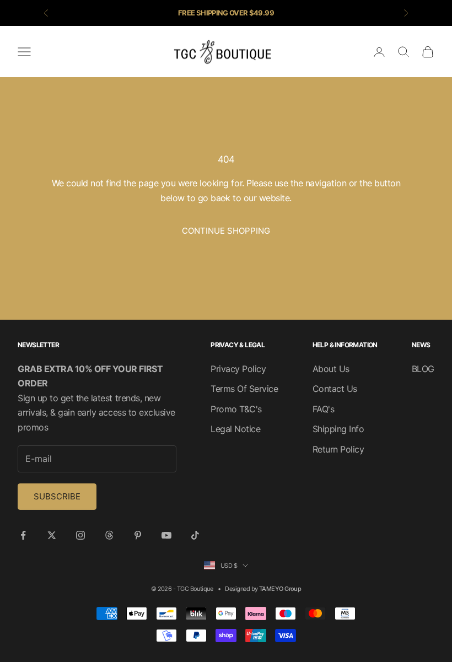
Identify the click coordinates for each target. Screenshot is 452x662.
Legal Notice (235, 428)
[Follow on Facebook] (23, 535)
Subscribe (57, 496)
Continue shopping (226, 230)
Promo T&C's (236, 409)
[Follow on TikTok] (195, 535)
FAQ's (324, 409)
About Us (331, 368)
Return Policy (338, 449)
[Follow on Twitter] (51, 535)
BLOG (423, 368)
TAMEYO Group (280, 589)
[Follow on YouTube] (166, 535)
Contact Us (335, 388)
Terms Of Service (244, 388)
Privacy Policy (238, 368)
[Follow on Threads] (109, 535)
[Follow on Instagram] (80, 535)
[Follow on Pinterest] (137, 535)
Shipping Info (338, 428)
